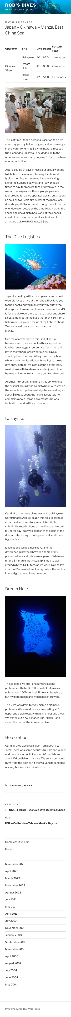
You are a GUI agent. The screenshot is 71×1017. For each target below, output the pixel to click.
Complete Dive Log (17, 842)
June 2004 (11, 977)
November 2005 (15, 949)
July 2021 (10, 899)
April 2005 (11, 956)
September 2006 (15, 942)
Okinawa (16, 785)
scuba (28, 785)
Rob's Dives (20, 5)
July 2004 (11, 970)
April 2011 (11, 913)
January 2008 (13, 935)
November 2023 (15, 885)
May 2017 (11, 906)
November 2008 (15, 928)
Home (9, 849)
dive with (42, 403)
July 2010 (11, 920)
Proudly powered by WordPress (22, 1008)
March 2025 (12, 878)
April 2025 (11, 871)
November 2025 (15, 864)
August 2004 (13, 963)
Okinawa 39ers (39, 221)
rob (29, 22)
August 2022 (13, 892)
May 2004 (11, 984)
